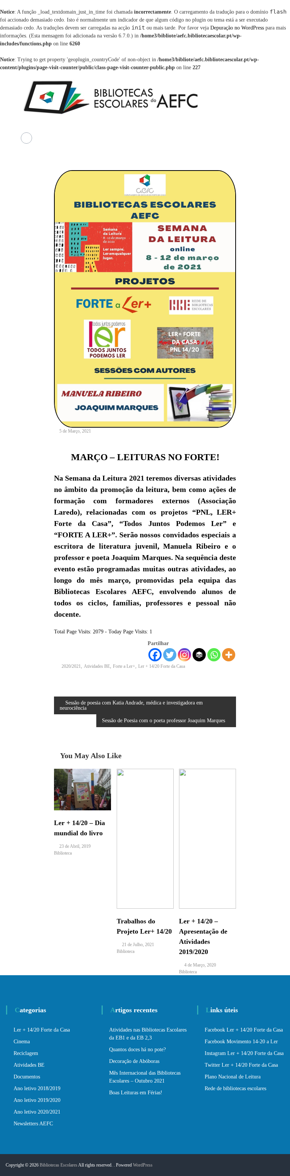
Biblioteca (63, 853)
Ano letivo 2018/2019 (37, 1088)
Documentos (27, 1077)
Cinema (22, 1041)
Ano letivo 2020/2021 (37, 1112)
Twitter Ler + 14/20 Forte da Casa (241, 1065)
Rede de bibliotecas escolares (235, 1088)
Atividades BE (97, 666)
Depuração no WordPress (237, 28)
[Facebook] (155, 654)
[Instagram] (184, 654)
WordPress (143, 1165)
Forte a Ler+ (124, 666)
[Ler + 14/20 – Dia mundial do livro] (82, 789)
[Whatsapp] (214, 654)
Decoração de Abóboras (134, 1061)
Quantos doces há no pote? (137, 1049)
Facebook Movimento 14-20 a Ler (241, 1041)
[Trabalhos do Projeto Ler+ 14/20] (145, 838)
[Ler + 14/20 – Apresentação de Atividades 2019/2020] (207, 838)
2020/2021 (71, 666)
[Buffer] (199, 654)
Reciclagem (26, 1053)
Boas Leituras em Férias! (135, 1092)
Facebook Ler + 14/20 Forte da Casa (244, 1030)
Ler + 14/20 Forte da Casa (161, 666)
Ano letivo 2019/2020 (37, 1100)
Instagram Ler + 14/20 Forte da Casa (244, 1053)
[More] (228, 654)
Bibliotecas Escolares (58, 1165)
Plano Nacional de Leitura (233, 1077)
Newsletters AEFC (33, 1123)
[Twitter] (169, 654)
